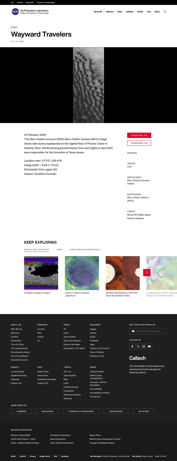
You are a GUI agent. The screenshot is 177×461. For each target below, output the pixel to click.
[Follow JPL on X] (138, 346)
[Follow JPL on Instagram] (144, 346)
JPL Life (67, 371)
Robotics (68, 398)
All (38, 340)
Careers (14, 336)
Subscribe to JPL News (74, 348)
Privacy (33, 456)
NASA (13, 456)
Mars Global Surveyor (36, 249)
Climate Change (71, 387)
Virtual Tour (42, 375)
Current (40, 329)
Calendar (15, 379)
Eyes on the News (72, 344)
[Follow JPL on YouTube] (149, 346)
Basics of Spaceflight (20, 435)
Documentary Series (20, 352)
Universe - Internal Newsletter (98, 384)
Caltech (23, 456)
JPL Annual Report (19, 356)
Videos (93, 332)
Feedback (65, 456)
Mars (129, 166)
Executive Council (19, 359)
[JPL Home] (34, 11)
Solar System (70, 336)
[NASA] (15, 11)
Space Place (95, 435)
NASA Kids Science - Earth (23, 439)
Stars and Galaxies (72, 340)
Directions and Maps (46, 379)
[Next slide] (146, 272)
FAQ (55, 456)
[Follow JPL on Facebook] (132, 346)
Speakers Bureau (19, 375)
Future (40, 336)
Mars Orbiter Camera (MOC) (85, 249)
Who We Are (16, 329)
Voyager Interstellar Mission (102, 442)
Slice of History (97, 352)
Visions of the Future (99, 348)
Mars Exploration (58, 439)
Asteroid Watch (97, 371)
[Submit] (133, 331)
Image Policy (45, 456)
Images (93, 329)
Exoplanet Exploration (60, 435)
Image (14, 27)
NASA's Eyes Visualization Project (105, 439)
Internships (16, 340)
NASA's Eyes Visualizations (96, 377)
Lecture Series (17, 371)
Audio (92, 336)
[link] (88, 85)
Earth (66, 332)
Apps (92, 344)
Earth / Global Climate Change (25, 442)
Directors (15, 332)
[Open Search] (165, 12)
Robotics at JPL (97, 356)
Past (39, 332)
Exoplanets (69, 390)
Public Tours (43, 371)
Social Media (96, 388)
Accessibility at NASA (100, 392)
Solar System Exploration (62, 442)
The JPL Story (17, 344)
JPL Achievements (19, 348)
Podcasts (94, 340)
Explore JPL (16, 383)
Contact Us (95, 396)
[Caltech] (137, 358)
